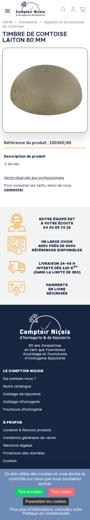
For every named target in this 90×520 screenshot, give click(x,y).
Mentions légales (17, 445)
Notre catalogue (17, 386)
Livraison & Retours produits (27, 430)
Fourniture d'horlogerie (22, 409)
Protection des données (24, 453)
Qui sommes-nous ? (19, 378)
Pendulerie (28, 22)
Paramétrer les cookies (46, 501)
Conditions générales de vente (29, 437)
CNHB (7, 22)
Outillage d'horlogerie (21, 401)
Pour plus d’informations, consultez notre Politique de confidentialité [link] (46, 511)
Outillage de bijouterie (22, 394)
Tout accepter (30, 492)
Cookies (10, 461)
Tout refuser (61, 492)
